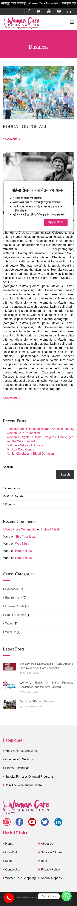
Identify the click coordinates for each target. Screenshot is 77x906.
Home (9, 843)
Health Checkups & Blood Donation (30, 453)
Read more (10, 139)
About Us (47, 843)
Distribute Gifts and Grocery (25, 445)
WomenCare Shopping (20, 878)
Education (12, 589)
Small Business (15, 614)
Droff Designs (54, 897)
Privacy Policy (50, 869)
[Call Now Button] (9, 898)
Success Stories (51, 852)
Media (9, 860)
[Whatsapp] (66, 896)
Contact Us (12, 869)
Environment (13, 597)
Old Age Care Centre (20, 449)
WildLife (10, 632)
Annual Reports (51, 878)
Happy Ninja (23, 550)
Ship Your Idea (25, 536)
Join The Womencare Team (23, 785)
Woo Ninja (22, 543)
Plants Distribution (17, 768)
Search (8, 467)
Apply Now (55, 222)
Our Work (11, 852)
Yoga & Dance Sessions (21, 750)
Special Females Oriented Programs (29, 776)
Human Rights (14, 606)
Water (9, 623)
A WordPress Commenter (19, 529)
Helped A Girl (50, 529)
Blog (44, 860)
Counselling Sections (19, 759)
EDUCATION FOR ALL (25, 126)
